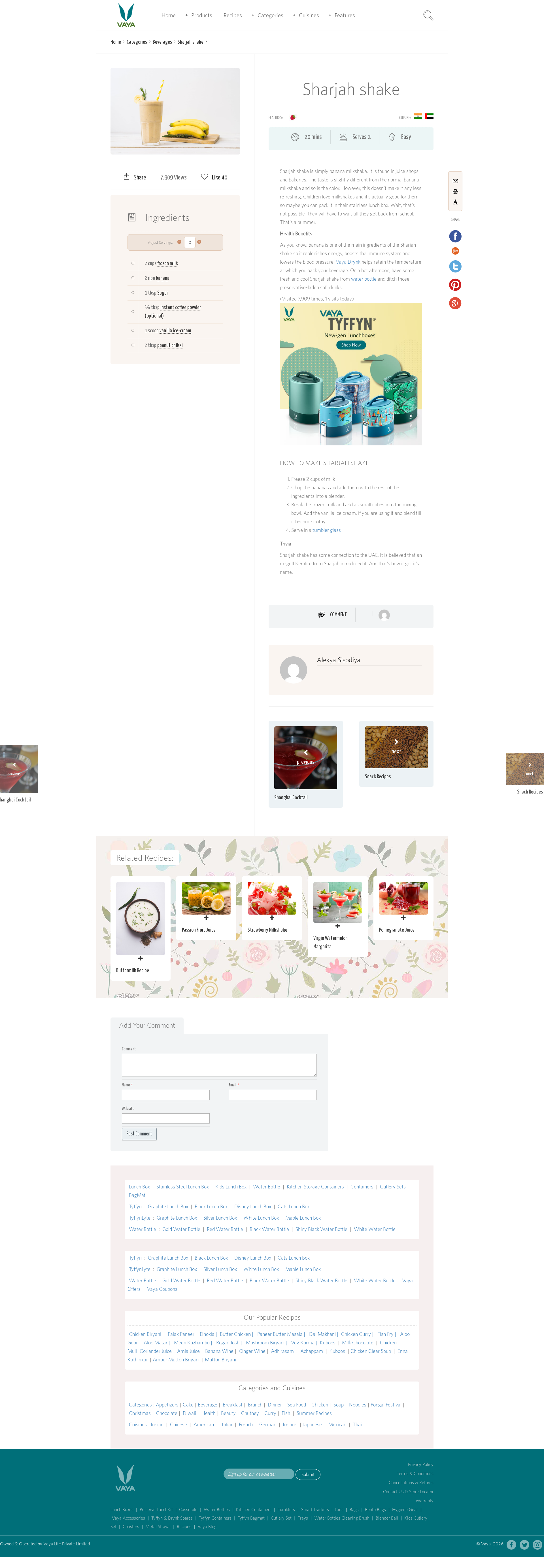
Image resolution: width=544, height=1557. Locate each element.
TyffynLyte (139, 1218)
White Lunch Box (261, 1218)
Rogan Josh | (229, 1343)
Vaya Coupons (162, 1289)
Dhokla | (208, 1334)
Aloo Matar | (157, 1343)
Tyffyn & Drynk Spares (172, 1518)
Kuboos (327, 1343)
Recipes (233, 15)
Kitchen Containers (253, 1509)
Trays (303, 1518)
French (246, 1424)
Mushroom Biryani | (267, 1343)
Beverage (207, 1405)
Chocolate (166, 1413)
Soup (338, 1405)
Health (208, 1413)
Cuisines (309, 15)
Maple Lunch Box (303, 1218)
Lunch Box (139, 1187)
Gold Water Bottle (181, 1229)
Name (127, 1085)
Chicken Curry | (358, 1334)
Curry (270, 1413)
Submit (307, 1474)
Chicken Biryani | (147, 1334)
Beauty (228, 1413)
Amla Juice (188, 1351)
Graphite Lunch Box (168, 1206)
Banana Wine (219, 1351)
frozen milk (167, 263)
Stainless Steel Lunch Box (182, 1187)
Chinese (178, 1424)
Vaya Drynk (348, 262)
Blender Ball (387, 1518)
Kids (339, 1509)
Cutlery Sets (393, 1187)
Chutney (250, 1413)
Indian (157, 1424)
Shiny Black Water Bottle (321, 1229)
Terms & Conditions (415, 1473)
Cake (188, 1405)
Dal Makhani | (323, 1334)
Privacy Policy (421, 1464)
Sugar (162, 293)
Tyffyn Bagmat (251, 1518)
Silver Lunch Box (220, 1218)
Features (345, 15)
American (204, 1424)
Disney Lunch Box (252, 1206)
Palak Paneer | (182, 1334)
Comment (338, 614)
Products (201, 15)
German (267, 1424)
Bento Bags (375, 1509)
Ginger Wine (252, 1351)
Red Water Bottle (225, 1229)
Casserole (188, 1509)
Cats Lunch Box (294, 1206)
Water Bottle (266, 1187)
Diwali (189, 1413)
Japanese (312, 1424)
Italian (226, 1424)
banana (162, 278)
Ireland (290, 1424)
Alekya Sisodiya (338, 660)
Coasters (131, 1526)
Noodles (357, 1405)
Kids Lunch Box (230, 1187)
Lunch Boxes (121, 1509)
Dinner (275, 1405)
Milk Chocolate (357, 1343)
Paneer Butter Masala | (281, 1334)
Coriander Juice (156, 1351)
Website (128, 1109)
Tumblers (286, 1509)
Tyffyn (135, 1206)
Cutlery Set (281, 1518)
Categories (270, 15)
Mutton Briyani (220, 1360)
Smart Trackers (315, 1509)
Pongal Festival (386, 1405)
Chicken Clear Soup (371, 1351)
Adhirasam (283, 1351)
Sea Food (296, 1405)
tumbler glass (327, 530)
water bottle (364, 279)
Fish (286, 1413)
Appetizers (167, 1405)
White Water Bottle (375, 1229)
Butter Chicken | (237, 1334)
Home (169, 15)
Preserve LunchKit (156, 1509)
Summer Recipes (314, 1413)
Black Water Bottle (269, 1229)
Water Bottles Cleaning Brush (341, 1518)
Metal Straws (158, 1526)
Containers (361, 1187)
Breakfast (233, 1405)
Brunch (255, 1405)
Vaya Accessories (128, 1518)
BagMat (137, 1195)
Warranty (425, 1500)
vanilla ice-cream (175, 330)
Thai (357, 1424)
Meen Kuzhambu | (193, 1343)
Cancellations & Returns (411, 1482)
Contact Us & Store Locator (408, 1491)
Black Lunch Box (211, 1206)
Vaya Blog (206, 1526)
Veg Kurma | (304, 1343)
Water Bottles (217, 1509)
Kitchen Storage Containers (315, 1187)
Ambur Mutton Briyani (177, 1360)
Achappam (311, 1351)
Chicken (319, 1405)
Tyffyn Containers (215, 1518)
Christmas (140, 1413)
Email (234, 1085)
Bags (354, 1509)
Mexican (337, 1424)
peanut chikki (170, 345)
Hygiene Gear (405, 1509)
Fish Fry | (387, 1334)
